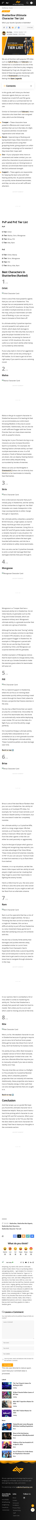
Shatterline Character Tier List (11, 1229)
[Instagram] (28, 1262)
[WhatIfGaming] (18, 2)
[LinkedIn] (31, 1262)
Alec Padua (9, 32)
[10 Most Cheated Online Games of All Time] (7, 1395)
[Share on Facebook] (6, 27)
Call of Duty (13, 62)
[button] (3, 3)
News (14, 1428)
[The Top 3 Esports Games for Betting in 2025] (7, 1385)
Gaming (15, 1388)
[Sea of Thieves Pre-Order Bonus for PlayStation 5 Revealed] (7, 1454)
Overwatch (13, 76)
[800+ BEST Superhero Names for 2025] (7, 1404)
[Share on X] (9, 27)
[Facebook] (21, 1262)
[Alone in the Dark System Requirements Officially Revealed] (7, 1435)
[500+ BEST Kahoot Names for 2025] (7, 1413)
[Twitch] (33, 1262)
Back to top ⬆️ (8, 750)
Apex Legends (16, 78)
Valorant (25, 62)
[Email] (12, 27)
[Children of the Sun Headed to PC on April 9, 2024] (7, 1445)
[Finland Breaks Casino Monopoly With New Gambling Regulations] (7, 1426)
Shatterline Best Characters (10, 1226)
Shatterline (13, 1223)
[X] (23, 1262)
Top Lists (6, 11)
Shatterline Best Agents (24, 1223)
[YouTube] (26, 1262)
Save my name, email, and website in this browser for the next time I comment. (19, 1359)
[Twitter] (24, 1498)
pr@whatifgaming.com (24, 1487)
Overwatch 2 (7, 470)
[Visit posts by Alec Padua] (3, 1262)
